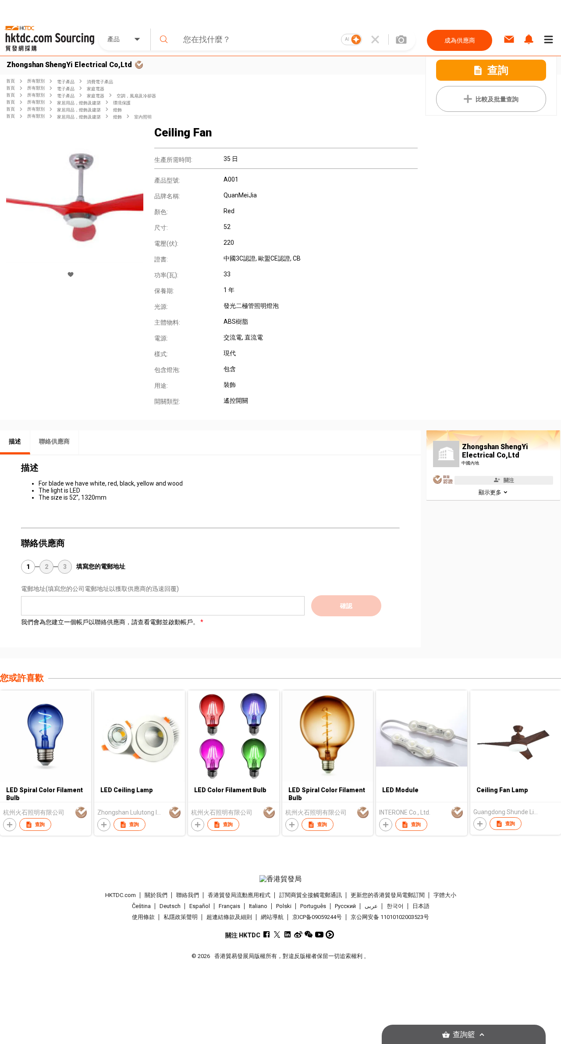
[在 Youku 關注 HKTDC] (330, 934)
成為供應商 (459, 40)
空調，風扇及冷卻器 (136, 95)
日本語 (421, 906)
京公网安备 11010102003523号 (390, 917)
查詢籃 (464, 1034)
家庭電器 (95, 88)
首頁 (10, 81)
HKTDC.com (120, 895)
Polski (283, 906)
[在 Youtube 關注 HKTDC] (319, 934)
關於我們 (156, 895)
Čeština (141, 906)
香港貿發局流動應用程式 (239, 895)
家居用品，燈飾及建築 (79, 102)
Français (229, 906)
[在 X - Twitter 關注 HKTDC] (277, 934)
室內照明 (143, 116)
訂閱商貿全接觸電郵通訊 (310, 895)
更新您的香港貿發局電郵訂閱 (388, 895)
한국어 (395, 906)
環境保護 (122, 102)
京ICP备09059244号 (317, 917)
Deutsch (170, 906)
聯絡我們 (187, 895)
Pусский (345, 906)
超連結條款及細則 (229, 917)
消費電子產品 (100, 81)
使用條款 (143, 917)
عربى (371, 906)
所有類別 (36, 81)
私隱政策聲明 (180, 917)
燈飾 (117, 109)
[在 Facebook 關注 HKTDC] (267, 934)
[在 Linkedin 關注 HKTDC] (288, 934)
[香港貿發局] (280, 879)
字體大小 (444, 895)
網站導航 (272, 917)
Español (199, 906)
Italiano (258, 906)
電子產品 (66, 81)
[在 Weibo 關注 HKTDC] (298, 934)
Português (313, 906)
